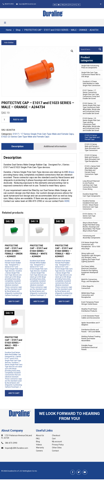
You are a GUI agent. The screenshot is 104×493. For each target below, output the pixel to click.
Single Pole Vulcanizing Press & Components (90, 67)
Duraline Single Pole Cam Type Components (91, 195)
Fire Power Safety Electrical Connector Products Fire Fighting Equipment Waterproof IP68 (89, 270)
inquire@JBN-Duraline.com (27, 4)
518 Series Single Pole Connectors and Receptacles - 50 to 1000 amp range (90, 246)
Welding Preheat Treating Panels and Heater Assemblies (90, 339)
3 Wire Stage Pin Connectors (87, 287)
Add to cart (18, 119)
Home (9, 30)
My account (57, 441)
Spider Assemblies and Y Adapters (90, 324)
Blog (38, 441)
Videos (39, 445)
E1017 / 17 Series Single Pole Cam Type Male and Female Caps (43, 134)
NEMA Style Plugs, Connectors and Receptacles (88, 295)
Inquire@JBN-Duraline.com (16, 448)
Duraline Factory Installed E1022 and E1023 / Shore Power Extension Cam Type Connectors (90, 205)
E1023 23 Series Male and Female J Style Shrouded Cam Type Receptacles (92, 158)
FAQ (38, 438)
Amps (71, 172)
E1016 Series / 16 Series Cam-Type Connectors (89, 216)
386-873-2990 (9, 4)
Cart (54, 438)
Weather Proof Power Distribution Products (89, 310)
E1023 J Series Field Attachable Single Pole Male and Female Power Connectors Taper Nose (92, 171)
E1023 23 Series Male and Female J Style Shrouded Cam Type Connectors (92, 147)
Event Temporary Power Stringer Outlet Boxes (90, 303)
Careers (39, 451)
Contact (55, 451)
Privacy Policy (58, 445)
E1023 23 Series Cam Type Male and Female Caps (92, 137)
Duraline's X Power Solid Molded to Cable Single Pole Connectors (91, 83)
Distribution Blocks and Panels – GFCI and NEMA (90, 331)
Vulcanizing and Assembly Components (91, 237)
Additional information (55, 146)
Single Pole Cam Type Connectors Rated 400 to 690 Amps (90, 75)
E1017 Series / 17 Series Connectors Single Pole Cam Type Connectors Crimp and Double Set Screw (91, 94)
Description (17, 146)
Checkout (56, 435)
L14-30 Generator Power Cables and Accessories (90, 317)
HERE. (67, 201)
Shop (18, 30)
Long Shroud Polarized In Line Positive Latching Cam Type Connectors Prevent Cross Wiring (91, 185)
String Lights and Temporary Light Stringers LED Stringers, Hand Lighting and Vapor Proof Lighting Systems (90, 258)
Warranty (40, 448)
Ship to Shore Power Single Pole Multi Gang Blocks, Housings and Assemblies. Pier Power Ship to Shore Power (91, 227)
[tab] (17, 146)
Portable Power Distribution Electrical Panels (89, 347)
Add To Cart (14, 301)
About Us (40, 435)
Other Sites (57, 448)
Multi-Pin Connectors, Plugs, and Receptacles (90, 280)
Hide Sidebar (9, 43)
